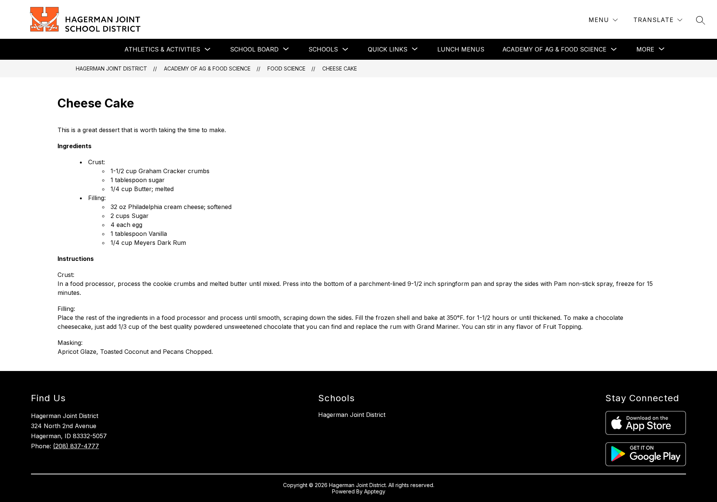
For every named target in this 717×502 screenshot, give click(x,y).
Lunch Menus (460, 49)
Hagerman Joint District (111, 68)
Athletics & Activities (162, 49)
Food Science (286, 68)
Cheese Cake (339, 68)
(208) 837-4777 (76, 446)
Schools (323, 49)
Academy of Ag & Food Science (554, 49)
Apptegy (374, 491)
